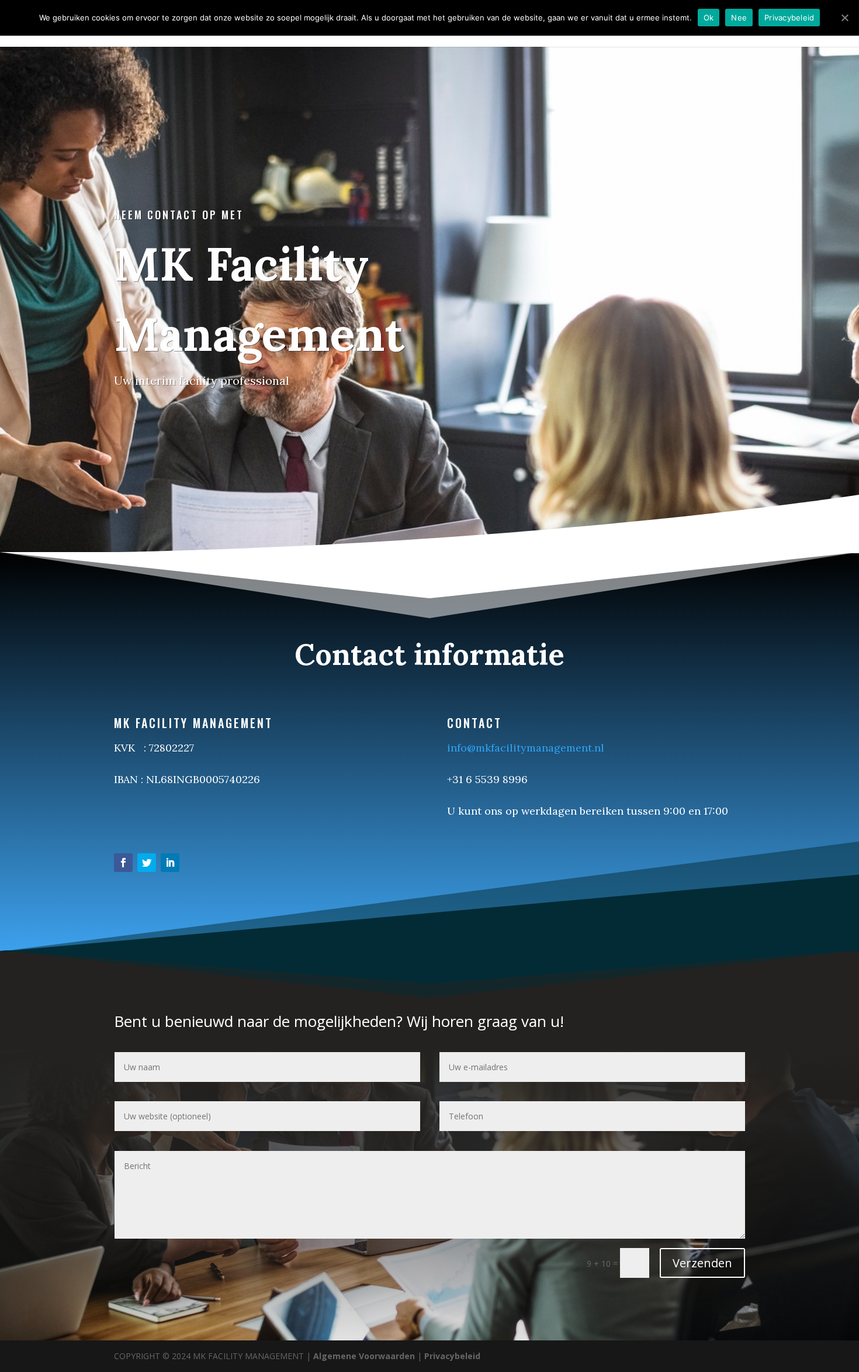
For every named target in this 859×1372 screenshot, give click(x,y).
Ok (709, 17)
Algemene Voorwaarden (364, 1355)
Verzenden (702, 1263)
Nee (739, 17)
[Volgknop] (123, 862)
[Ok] (844, 17)
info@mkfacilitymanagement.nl (525, 747)
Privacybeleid (452, 1355)
